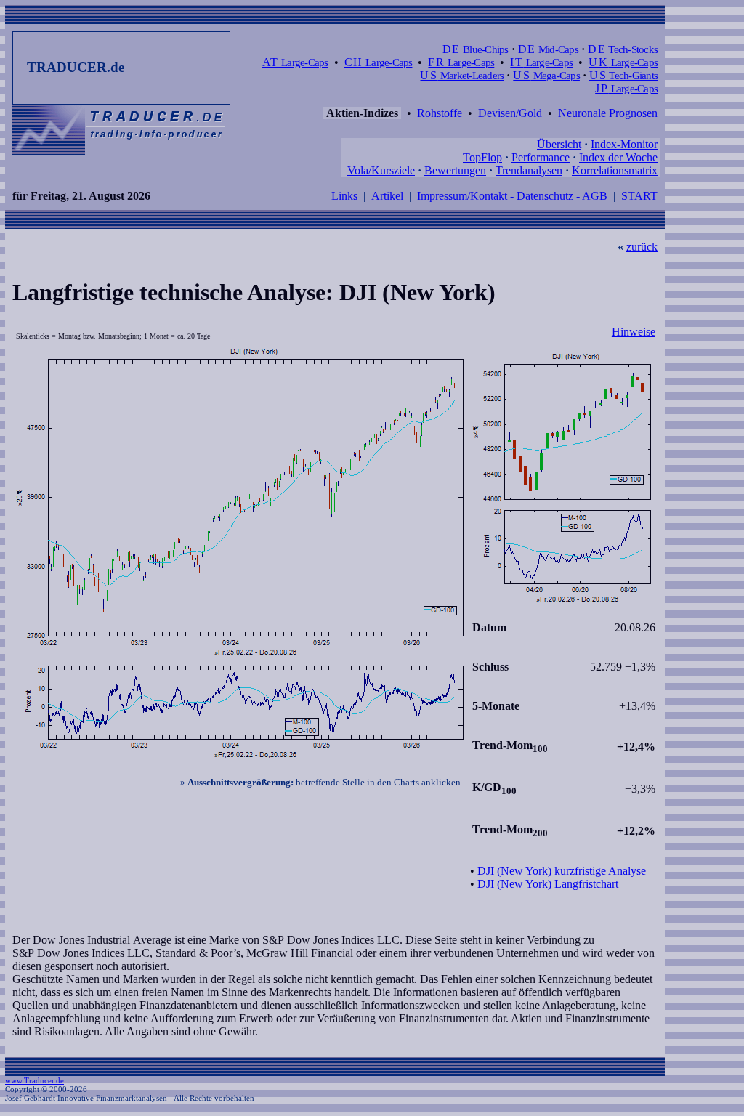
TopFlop (482, 157)
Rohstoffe (439, 113)
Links (344, 196)
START (639, 196)
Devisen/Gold (510, 113)
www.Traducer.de (34, 1080)
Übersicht (559, 144)
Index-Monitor (624, 144)
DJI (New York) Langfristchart (547, 884)
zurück (642, 246)
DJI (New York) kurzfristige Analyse (561, 871)
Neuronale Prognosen (608, 113)
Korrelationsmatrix (615, 170)
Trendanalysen (529, 170)
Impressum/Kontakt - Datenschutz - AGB (512, 196)
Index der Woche (618, 157)
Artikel (387, 196)
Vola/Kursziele (381, 170)
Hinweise (633, 332)
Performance (541, 157)
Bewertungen (455, 170)
